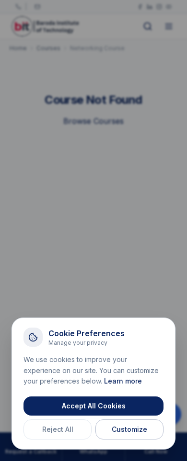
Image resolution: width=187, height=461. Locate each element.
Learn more (123, 381)
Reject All (57, 429)
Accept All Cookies (94, 406)
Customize (129, 429)
